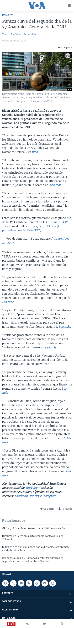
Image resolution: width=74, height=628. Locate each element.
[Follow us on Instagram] (52, 583)
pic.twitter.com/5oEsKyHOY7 (21, 230)
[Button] (65, 48)
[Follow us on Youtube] (21, 583)
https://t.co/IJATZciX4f (43, 226)
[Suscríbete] (44, 583)
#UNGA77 (61, 222)
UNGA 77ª (7, 15)
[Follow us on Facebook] (5, 583)
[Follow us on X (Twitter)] (13, 583)
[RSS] (29, 583)
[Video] (45, 623)
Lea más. (32, 152)
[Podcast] (37, 583)
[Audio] (27, 623)
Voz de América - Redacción (19, 34)
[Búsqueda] (62, 623)
